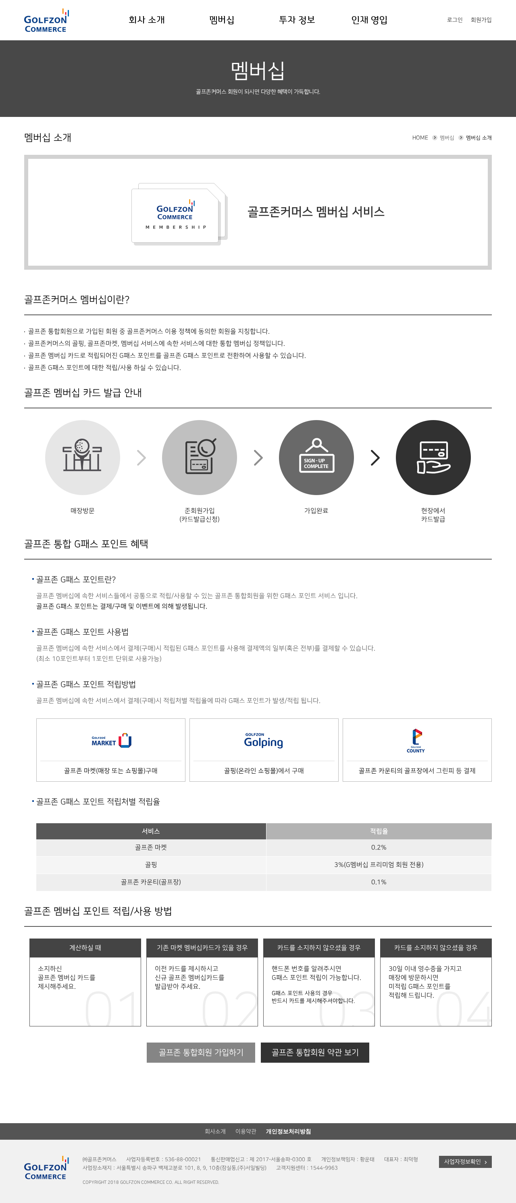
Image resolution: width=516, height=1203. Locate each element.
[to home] (46, 20)
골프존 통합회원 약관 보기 (315, 1052)
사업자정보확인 (462, 1162)
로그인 (455, 20)
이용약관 (245, 1131)
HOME (420, 138)
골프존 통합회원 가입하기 (201, 1052)
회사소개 (215, 1131)
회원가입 (481, 20)
